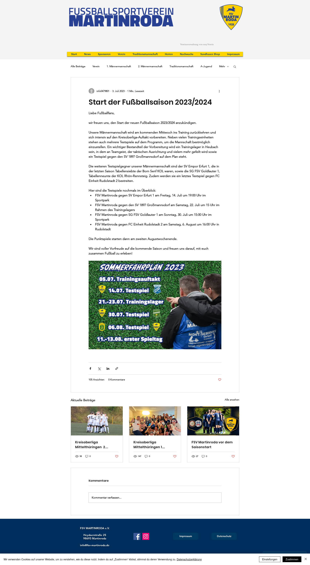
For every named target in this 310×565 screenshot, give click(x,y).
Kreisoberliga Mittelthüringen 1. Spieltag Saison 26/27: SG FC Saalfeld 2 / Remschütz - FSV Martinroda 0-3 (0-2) (154, 444)
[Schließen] (306, 559)
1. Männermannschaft (119, 66)
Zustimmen (292, 559)
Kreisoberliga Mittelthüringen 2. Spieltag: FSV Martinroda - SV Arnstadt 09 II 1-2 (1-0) (96, 444)
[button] (234, 66)
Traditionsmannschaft (181, 66)
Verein (96, 66)
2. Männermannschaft (150, 66)
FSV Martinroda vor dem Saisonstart (212, 444)
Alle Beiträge (78, 66)
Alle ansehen (232, 399)
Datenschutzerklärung (189, 559)
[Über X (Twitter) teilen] (99, 368)
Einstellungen (269, 559)
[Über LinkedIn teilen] (108, 368)
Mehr (222, 66)
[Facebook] (136, 536)
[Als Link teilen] (116, 368)
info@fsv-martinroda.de (94, 545)
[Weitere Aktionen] (219, 91)
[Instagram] (145, 536)
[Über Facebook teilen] (90, 368)
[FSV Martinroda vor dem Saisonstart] (213, 420)
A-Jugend (206, 66)
